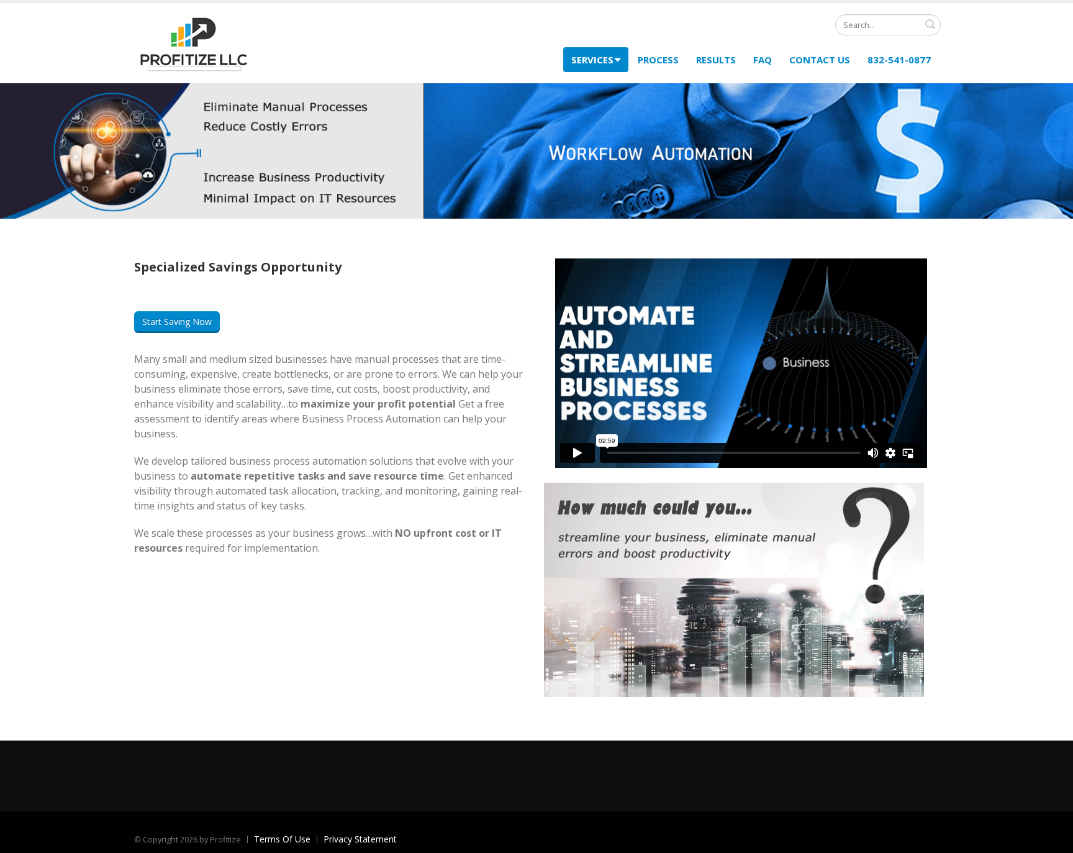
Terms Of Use (282, 839)
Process (658, 59)
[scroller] (1051, 838)
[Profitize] (193, 42)
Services (592, 59)
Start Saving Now (177, 321)
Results (716, 59)
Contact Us (819, 59)
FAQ (762, 59)
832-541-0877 (899, 59)
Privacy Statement (360, 839)
